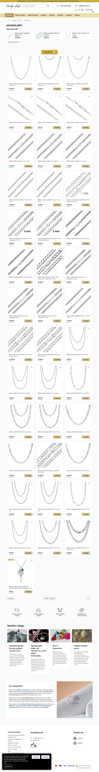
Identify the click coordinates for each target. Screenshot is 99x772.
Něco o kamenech (57, 647)
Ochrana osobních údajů (14, 747)
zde (5, 762)
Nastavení (8, 766)
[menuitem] (9, 15)
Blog (9, 751)
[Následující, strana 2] (88, 598)
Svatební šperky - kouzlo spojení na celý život (17, 648)
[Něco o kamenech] (60, 635)
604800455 (36, 740)
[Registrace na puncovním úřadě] (33, 745)
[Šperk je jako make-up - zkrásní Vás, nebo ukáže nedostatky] (39, 635)
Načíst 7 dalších (49, 598)
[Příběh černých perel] (82, 635)
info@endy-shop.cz (38, 738)
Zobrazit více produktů (13, 42)
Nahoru (11, 598)
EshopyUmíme (81, 767)
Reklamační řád (12, 737)
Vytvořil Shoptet (82, 765)
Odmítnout (36, 757)
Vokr (90, 767)
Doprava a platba (12, 749)
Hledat (48, 6)
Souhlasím (45, 757)
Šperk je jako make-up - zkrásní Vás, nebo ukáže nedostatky (38, 651)
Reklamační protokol (13, 743)
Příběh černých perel (80, 647)
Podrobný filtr (48, 52)
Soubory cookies (12, 745)
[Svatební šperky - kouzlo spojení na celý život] (17, 635)
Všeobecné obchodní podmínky (16, 735)
